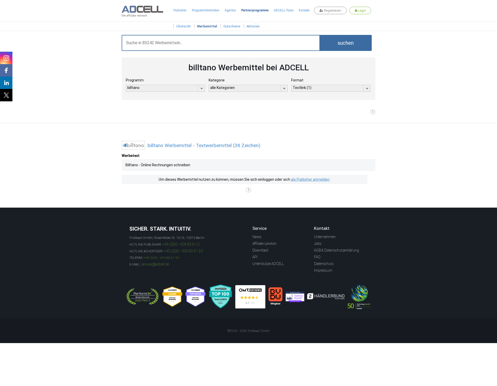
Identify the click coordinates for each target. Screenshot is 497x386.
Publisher (180, 10)
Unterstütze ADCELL (268, 264)
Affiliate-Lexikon (264, 243)
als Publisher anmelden (310, 179)
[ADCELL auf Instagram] (6, 58)
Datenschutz (324, 264)
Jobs (317, 243)
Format (297, 80)
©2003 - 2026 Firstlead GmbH (248, 331)
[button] (345, 43)
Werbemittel (207, 26)
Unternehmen (325, 237)
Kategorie (217, 80)
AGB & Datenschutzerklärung (336, 250)
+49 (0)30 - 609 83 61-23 (183, 251)
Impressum (323, 270)
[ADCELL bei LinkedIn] (6, 83)
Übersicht (183, 26)
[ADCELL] (250, 296)
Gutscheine (231, 26)
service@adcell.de (155, 264)
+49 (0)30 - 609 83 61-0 (180, 244)
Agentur (230, 10)
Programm (135, 80)
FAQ (317, 257)
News (256, 237)
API (254, 257)
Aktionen (253, 26)
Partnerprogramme (255, 10)
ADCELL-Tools (284, 10)
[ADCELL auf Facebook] (6, 70)
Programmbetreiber (206, 10)
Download (260, 250)
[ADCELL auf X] (6, 95)
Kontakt (304, 10)
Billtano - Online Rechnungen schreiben (158, 165)
